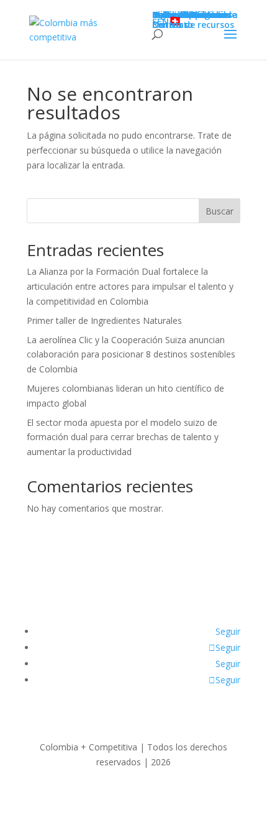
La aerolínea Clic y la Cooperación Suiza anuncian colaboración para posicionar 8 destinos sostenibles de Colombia (131, 354)
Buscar (219, 211)
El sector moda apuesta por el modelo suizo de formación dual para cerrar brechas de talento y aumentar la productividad (123, 437)
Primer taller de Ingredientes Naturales (104, 320)
